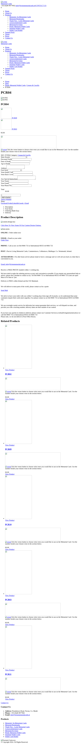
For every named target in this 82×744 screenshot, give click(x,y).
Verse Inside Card (7, 172)
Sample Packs (10, 32)
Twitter (9, 203)
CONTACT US (40, 6)
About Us (8, 13)
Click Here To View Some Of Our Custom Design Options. (21, 225)
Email (27, 203)
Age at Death (5, 164)
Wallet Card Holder (16, 30)
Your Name (5, 181)
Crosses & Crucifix (24, 155)
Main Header (5, 157)
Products (8, 15)
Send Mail (4, 290)
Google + (21, 203)
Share (3, 201)
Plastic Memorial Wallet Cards (19, 26)
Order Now (5, 240)
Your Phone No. (6, 185)
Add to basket (6, 197)
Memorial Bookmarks (16, 19)
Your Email (5, 183)
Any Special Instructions (9, 179)
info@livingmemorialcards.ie (25, 6)
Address (3, 168)
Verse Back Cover (7, 174)
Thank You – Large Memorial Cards (21, 21)
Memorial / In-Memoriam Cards (20, 17)
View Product (9, 370)
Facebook (4, 203)
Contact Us (9, 38)
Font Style (4, 170)
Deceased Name (6, 159)
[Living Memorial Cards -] (7, 4)
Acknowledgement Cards (18, 23)
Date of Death (5, 161)
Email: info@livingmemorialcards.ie (13, 264)
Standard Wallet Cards (16, 28)
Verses (7, 34)
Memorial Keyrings (16, 25)
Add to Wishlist (6, 199)
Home (7, 11)
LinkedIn (15, 203)
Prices (7, 36)
